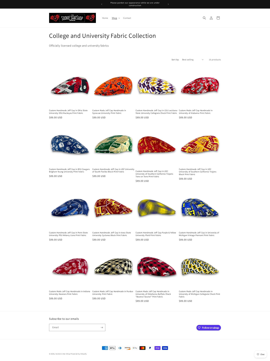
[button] (115, 18)
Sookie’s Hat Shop (62, 354)
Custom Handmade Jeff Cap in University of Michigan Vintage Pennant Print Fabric (199, 234)
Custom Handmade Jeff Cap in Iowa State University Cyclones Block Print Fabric (111, 234)
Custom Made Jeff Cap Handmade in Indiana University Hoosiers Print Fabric (69, 292)
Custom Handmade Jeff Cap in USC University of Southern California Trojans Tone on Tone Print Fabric (154, 174)
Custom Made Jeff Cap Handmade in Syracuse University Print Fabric (109, 111)
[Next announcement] (168, 4)
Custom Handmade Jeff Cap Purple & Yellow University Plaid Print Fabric (156, 234)
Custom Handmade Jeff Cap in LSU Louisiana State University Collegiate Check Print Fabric (157, 111)
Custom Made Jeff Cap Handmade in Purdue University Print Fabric (112, 292)
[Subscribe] (101, 327)
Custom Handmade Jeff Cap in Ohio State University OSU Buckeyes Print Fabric (68, 111)
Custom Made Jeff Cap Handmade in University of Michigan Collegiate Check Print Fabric (199, 294)
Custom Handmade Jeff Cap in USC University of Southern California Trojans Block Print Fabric (197, 172)
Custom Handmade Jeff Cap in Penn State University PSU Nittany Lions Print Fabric (68, 234)
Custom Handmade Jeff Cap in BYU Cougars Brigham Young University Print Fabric (69, 170)
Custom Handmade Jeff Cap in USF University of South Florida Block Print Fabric (113, 170)
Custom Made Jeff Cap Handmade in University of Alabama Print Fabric (195, 111)
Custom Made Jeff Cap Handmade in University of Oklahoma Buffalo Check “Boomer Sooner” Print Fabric (153, 294)
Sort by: (175, 59)
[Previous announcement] (101, 4)
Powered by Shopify (79, 354)
